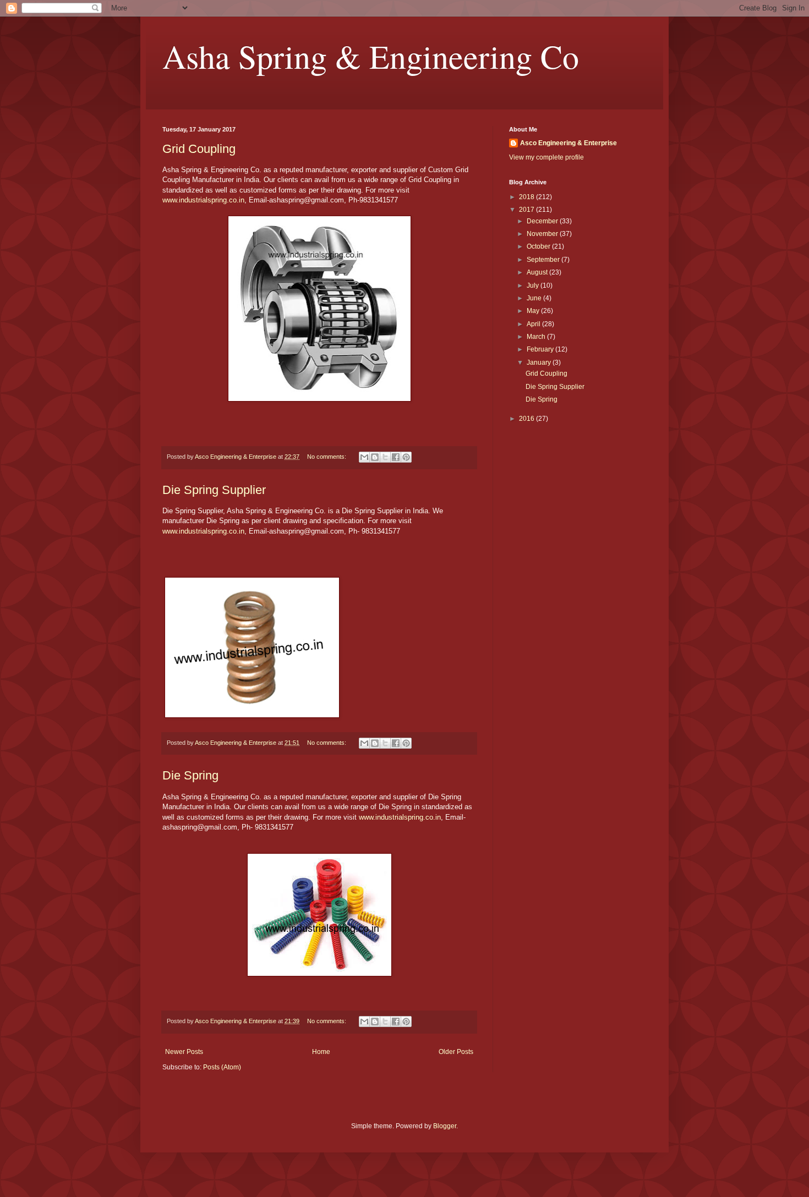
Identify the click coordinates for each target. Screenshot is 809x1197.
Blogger (444, 1126)
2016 (527, 418)
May (534, 311)
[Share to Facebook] (395, 457)
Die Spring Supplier (214, 490)
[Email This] (364, 457)
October (539, 246)
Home (321, 1052)
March (537, 337)
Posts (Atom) (222, 1067)
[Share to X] (385, 457)
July (533, 285)
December (543, 221)
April (534, 324)
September (544, 259)
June (535, 298)
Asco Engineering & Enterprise (568, 143)
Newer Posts (184, 1052)
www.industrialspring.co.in (203, 200)
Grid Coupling (199, 149)
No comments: (327, 456)
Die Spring (190, 775)
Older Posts (456, 1052)
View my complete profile (546, 157)
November (543, 234)
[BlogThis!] (374, 457)
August (538, 272)
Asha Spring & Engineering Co (370, 56)
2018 (527, 197)
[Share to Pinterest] (406, 457)
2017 (527, 209)
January (540, 362)
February (541, 349)
